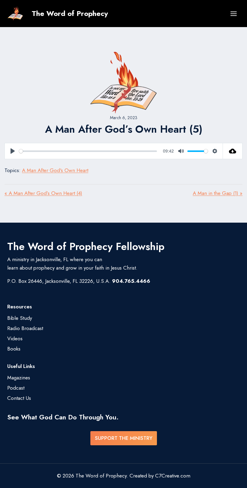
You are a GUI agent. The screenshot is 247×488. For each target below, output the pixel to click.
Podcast (15, 387)
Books (13, 348)
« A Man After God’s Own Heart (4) (43, 193)
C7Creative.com (172, 475)
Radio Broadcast (25, 328)
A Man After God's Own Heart (55, 170)
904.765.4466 (131, 281)
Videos (15, 338)
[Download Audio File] (232, 151)
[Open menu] (233, 13)
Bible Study (19, 318)
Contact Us (19, 398)
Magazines (18, 377)
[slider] (88, 151)
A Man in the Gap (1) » (217, 193)
